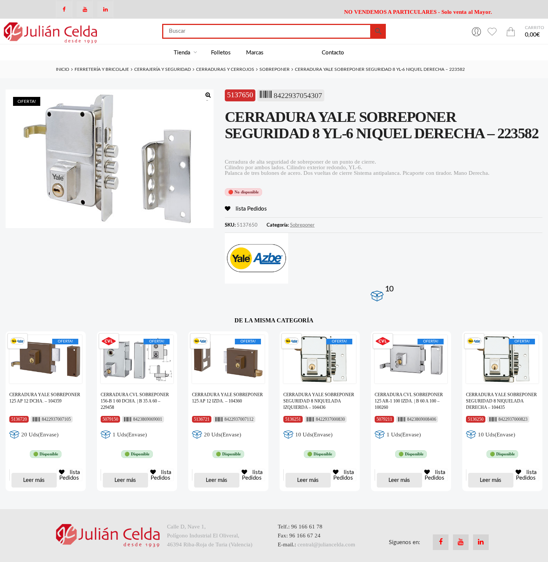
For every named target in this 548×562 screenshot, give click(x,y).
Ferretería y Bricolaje (102, 69)
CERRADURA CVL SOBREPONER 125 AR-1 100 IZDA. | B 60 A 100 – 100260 (409, 401)
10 (389, 289)
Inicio (62, 69)
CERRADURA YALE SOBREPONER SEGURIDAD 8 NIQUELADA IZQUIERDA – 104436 (318, 401)
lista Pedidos (250, 209)
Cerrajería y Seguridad (162, 69)
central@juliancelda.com (326, 544)
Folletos (221, 53)
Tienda (183, 53)
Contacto (333, 53)
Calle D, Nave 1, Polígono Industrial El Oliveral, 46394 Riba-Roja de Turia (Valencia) (209, 535)
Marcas (255, 53)
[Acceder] (476, 31)
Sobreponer (274, 69)
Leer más (34, 480)
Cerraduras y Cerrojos (225, 69)
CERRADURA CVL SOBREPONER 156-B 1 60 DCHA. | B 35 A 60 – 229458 (135, 401)
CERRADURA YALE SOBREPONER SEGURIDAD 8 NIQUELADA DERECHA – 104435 (501, 401)
